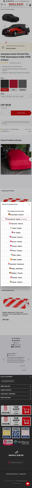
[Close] (29, 204)
